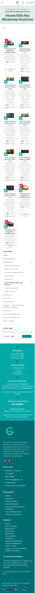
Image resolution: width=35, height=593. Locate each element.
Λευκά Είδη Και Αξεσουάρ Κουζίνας (13, 283)
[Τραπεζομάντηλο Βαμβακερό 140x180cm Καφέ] (10, 223)
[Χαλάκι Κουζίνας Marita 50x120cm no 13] (25, 79)
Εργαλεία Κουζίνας (11, 269)
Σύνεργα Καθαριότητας (11, 317)
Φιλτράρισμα (27, 336)
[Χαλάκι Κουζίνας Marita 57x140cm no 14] (25, 151)
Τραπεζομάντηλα (12, 288)
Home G (8, 583)
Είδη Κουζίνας (22, 9)
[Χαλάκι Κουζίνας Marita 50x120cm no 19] (25, 115)
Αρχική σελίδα (11, 9)
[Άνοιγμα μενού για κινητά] (2, 2)
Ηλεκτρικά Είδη (8, 302)
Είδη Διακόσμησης (9, 258)
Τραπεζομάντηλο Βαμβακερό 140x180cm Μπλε (10, 50)
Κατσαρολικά (9, 276)
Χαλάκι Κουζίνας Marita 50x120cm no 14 (10, 195)
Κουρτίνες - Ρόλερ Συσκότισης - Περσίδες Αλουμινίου (14, 306)
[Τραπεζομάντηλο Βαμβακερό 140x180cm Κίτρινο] (25, 187)
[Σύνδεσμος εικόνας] (10, 432)
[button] (6, 45)
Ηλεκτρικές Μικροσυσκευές (13, 272)
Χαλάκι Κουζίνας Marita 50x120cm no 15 (10, 123)
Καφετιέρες (8, 279)
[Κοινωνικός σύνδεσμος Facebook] (5, 461)
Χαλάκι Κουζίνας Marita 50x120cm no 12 (10, 159)
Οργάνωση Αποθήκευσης (11, 314)
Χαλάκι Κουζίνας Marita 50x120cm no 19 (24, 123)
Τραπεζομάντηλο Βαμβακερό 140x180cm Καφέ (10, 231)
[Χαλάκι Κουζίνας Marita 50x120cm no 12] (10, 151)
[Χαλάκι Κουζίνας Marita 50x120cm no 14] (10, 187)
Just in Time (13, 585)
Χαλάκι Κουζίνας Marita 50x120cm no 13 (24, 86)
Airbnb (5, 255)
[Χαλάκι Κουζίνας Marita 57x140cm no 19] (10, 79)
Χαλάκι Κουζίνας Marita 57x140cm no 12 (25, 50)
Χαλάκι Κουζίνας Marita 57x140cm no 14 (25, 159)
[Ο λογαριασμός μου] (23, 2)
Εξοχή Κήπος (7, 298)
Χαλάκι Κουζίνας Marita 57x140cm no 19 (10, 86)
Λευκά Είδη (7, 311)
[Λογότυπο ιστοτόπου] (17, 2)
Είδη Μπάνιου (7, 295)
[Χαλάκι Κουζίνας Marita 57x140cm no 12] (25, 42)
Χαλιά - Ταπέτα (8, 321)
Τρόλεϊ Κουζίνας (10, 291)
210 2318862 (17, 404)
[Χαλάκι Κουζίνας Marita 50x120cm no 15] (10, 115)
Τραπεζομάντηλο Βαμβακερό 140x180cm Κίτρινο (25, 195)
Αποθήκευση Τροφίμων (12, 265)
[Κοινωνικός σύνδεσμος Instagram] (9, 461)
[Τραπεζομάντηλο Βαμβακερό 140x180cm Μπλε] (10, 42)
